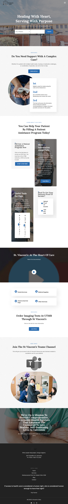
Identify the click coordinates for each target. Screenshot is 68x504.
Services (34, 473)
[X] (34, 503)
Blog (34, 477)
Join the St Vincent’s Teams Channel (34, 346)
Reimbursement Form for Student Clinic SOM (34, 475)
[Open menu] (64, 2)
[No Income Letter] (18, 225)
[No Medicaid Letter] (24, 226)
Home (34, 470)
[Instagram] (36, 503)
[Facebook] (31, 503)
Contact (34, 479)
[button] (34, 272)
